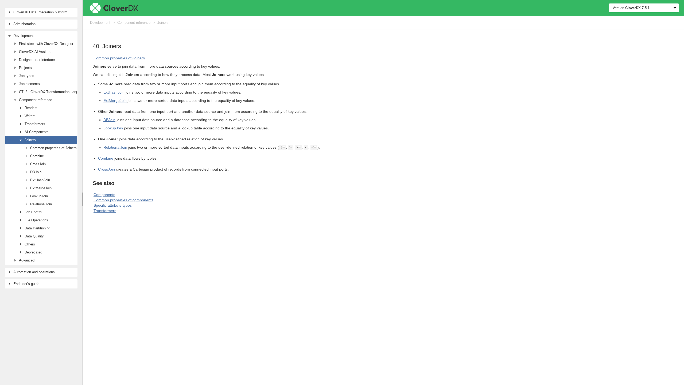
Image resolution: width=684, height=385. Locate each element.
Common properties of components (123, 200)
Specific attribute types (113, 205)
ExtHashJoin (114, 92)
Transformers (105, 211)
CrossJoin (106, 169)
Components (104, 194)
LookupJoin (113, 128)
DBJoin (109, 120)
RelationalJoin (115, 147)
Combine (105, 158)
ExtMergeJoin (115, 100)
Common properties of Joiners (119, 58)
